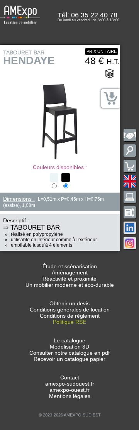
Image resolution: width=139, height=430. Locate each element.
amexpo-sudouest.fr (69, 384)
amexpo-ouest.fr (69, 390)
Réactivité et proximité (69, 279)
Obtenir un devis (69, 303)
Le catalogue (69, 340)
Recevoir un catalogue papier (69, 359)
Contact (69, 377)
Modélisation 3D (69, 347)
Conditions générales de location (70, 309)
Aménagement (70, 272)
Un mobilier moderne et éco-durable (69, 285)
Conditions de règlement (70, 316)
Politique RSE (69, 322)
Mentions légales (69, 396)
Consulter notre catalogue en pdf (69, 353)
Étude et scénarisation (69, 266)
